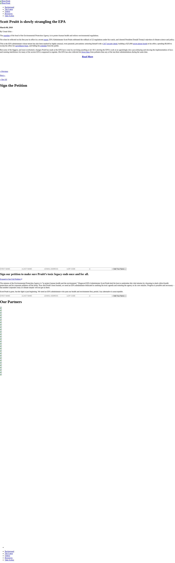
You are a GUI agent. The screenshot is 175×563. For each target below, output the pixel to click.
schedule (43, 46)
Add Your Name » (119, 269)
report (46, 40)
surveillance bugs (21, 46)
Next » (2, 75)
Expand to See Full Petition (10, 279)
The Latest (9, 9)
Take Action (9, 16)
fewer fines (85, 52)
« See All (3, 80)
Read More (87, 56)
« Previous (4, 71)
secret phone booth (140, 44)
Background (9, 7)
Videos (7, 11)
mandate (6, 36)
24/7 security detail (110, 44)
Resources (8, 14)
